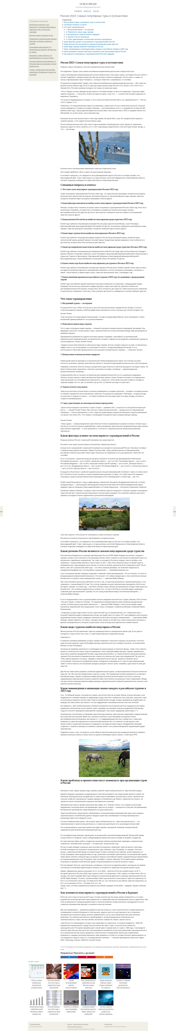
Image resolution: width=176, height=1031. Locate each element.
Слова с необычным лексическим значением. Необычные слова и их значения (42, 72)
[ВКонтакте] (69, 957)
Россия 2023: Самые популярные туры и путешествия (84, 22)
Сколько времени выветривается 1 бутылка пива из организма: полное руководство (42, 64)
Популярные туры (71, 947)
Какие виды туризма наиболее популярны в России (83, 46)
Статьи (96, 10)
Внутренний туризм (107, 947)
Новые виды (116, 947)
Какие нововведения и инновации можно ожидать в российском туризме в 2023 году (96, 49)
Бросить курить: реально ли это (41, 35)
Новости (87, 10)
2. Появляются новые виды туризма (79, 32)
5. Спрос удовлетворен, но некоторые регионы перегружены (89, 39)
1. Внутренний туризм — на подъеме (80, 29)
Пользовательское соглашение (80, 1024)
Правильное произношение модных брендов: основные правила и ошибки (43, 41)
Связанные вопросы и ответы (75, 24)
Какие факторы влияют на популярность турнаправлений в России (89, 42)
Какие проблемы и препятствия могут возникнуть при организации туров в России (95, 51)
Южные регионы (124, 947)
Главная (78, 10)
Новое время (88, 4)
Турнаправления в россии (135, 947)
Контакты (69, 1024)
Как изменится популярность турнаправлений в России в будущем (89, 54)
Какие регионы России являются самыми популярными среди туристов (91, 44)
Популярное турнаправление (83, 947)
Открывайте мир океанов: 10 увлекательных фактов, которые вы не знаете (42, 49)
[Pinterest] (87, 957)
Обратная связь (108, 1024)
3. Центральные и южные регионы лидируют (83, 34)
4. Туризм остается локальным (77, 37)
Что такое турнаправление (74, 27)
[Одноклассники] (104, 957)
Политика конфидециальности (74, 1026)
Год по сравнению (96, 947)
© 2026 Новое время (35, 1024)
